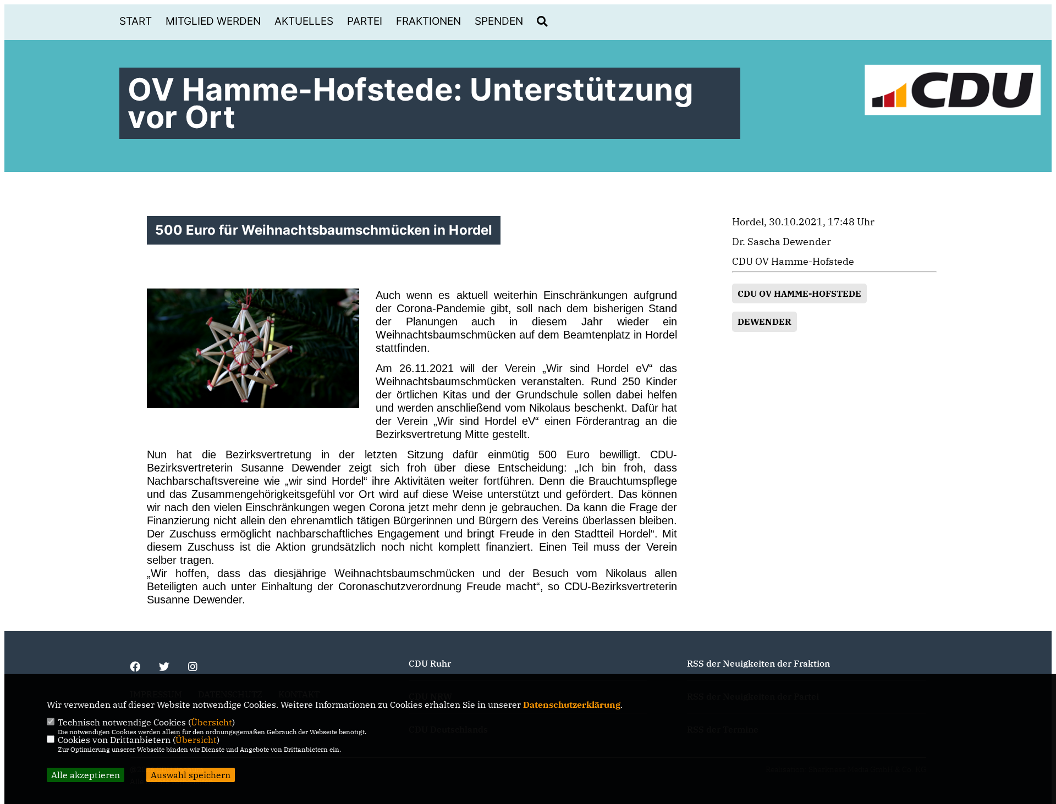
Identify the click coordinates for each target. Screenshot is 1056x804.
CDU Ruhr (430, 663)
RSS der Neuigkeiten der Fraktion (758, 663)
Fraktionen (428, 21)
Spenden (499, 21)
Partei (364, 21)
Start (135, 21)
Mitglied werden (213, 21)
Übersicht (211, 722)
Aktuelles (303, 21)
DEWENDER (764, 321)
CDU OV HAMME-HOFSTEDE (799, 293)
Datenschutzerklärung (571, 704)
